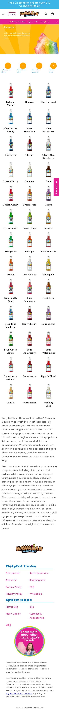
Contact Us (12, 573)
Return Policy (14, 587)
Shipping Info (37, 580)
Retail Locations (39, 573)
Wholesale (36, 594)
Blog (8, 625)
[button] (5, 14)
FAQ (32, 587)
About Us (11, 580)
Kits (32, 607)
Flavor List (12, 607)
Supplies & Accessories (37, 616)
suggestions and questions (19, 693)
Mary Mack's (13, 613)
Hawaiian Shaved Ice (33, 708)
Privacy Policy (14, 594)
